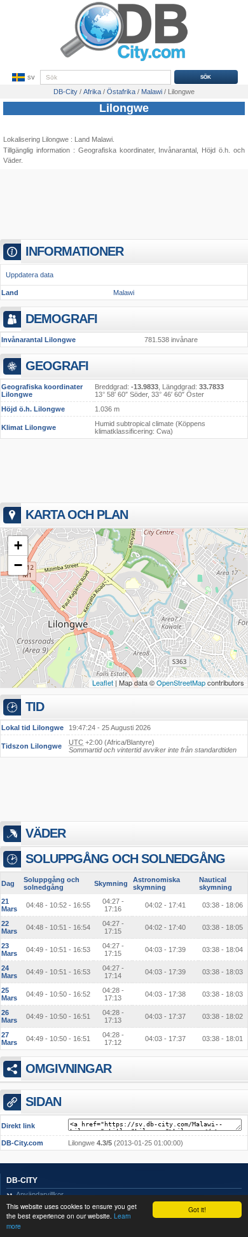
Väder (12, 160)
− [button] (18, 565)
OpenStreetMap (180, 682)
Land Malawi (93, 139)
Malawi (123, 292)
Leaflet (102, 682)
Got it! (197, 1209)
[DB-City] (124, 61)
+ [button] (18, 545)
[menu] (22, 77)
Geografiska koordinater (116, 150)
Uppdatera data (29, 275)
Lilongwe (124, 108)
